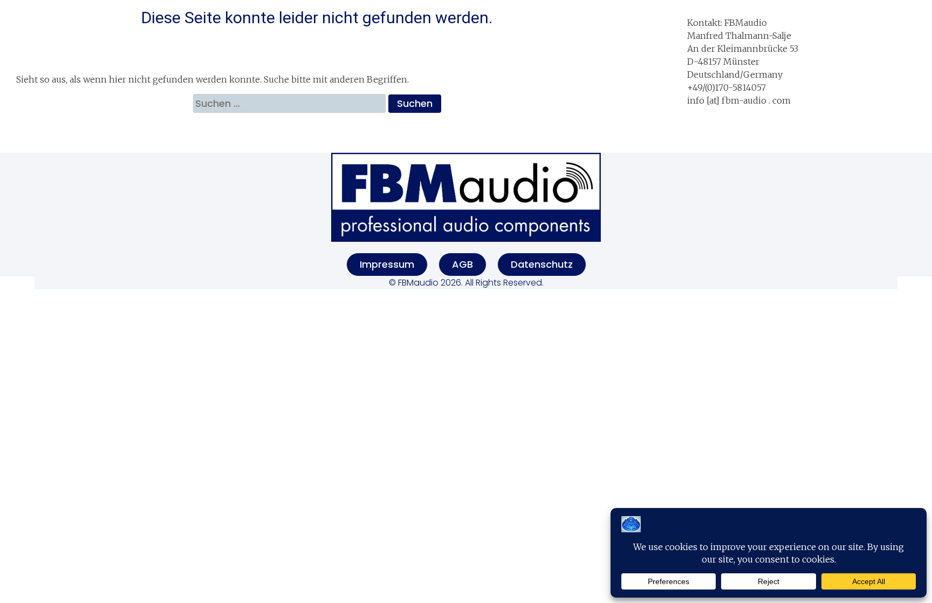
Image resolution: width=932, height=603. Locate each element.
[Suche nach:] (290, 103)
